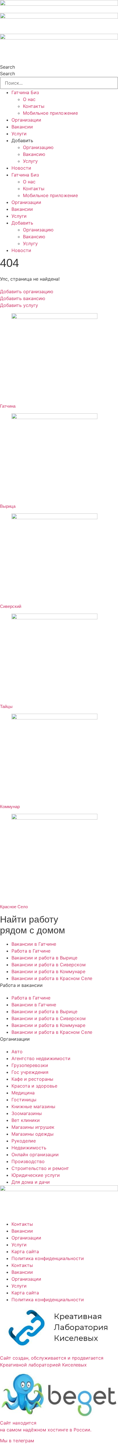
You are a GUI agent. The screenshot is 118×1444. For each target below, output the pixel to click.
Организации (26, 120)
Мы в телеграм (17, 1440)
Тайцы (6, 706)
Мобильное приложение (50, 113)
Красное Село (14, 906)
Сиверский (10, 606)
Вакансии (22, 127)
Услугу (30, 161)
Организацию (38, 147)
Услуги (19, 133)
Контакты (33, 106)
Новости (21, 168)
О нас (29, 99)
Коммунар (10, 806)
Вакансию (34, 154)
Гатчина (7, 406)
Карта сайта (25, 1251)
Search (7, 67)
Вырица (7, 506)
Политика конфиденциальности (47, 1258)
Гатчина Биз (25, 92)
